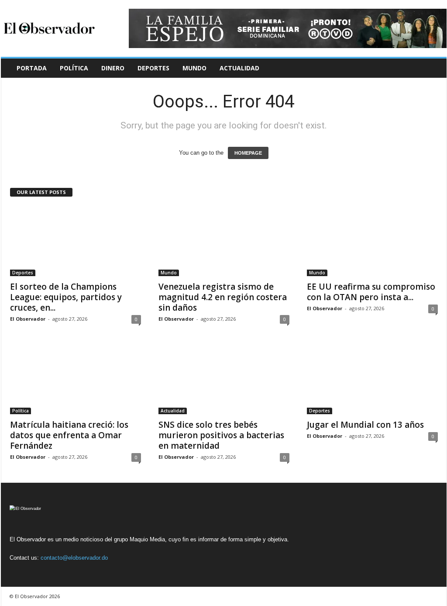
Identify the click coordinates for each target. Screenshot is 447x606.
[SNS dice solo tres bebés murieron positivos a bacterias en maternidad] (223, 379)
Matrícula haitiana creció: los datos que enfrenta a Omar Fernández (69, 435)
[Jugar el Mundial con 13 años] (372, 379)
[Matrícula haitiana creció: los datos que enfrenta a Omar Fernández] (75, 379)
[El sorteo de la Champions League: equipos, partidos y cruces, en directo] (75, 241)
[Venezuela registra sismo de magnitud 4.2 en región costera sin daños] (223, 241)
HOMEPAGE (248, 153)
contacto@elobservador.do (74, 557)
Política (74, 68)
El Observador (27, 318)
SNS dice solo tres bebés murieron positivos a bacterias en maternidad (221, 435)
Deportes (153, 68)
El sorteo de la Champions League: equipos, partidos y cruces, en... (66, 297)
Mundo (194, 68)
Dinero (112, 68)
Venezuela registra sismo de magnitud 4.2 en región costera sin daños (222, 297)
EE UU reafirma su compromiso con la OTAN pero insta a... (371, 292)
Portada (32, 68)
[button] (433, 68)
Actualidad (239, 68)
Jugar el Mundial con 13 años (365, 424)
